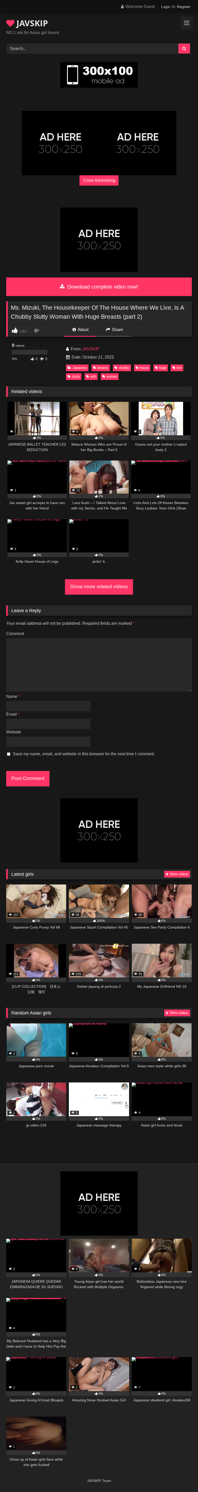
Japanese (79, 368)
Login (165, 7)
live (179, 368)
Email (12, 714)
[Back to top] (182, 1477)
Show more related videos (99, 586)
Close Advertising (99, 180)
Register (184, 7)
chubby (124, 368)
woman (111, 376)
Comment (15, 633)
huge (162, 368)
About (82, 329)
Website (13, 732)
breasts (102, 368)
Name (13, 696)
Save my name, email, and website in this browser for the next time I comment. (84, 754)
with (93, 376)
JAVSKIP (31, 23)
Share (117, 329)
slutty (76, 376)
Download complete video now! (102, 287)
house (144, 368)
